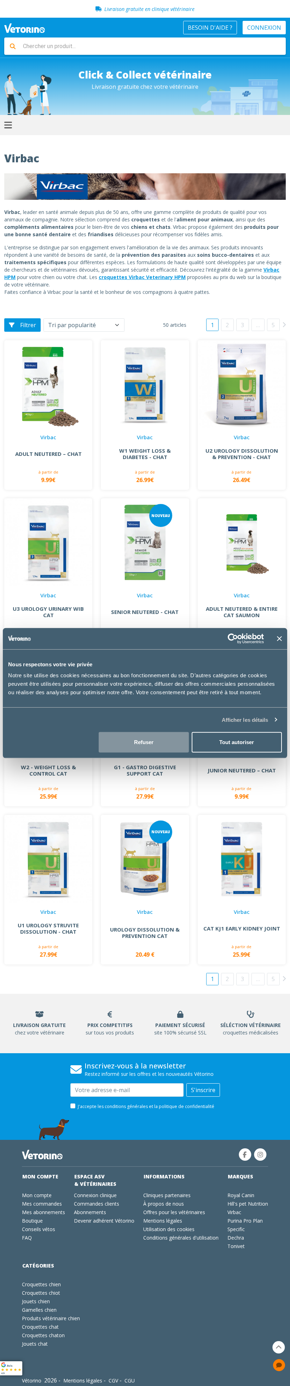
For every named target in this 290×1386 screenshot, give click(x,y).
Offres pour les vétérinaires (174, 1212)
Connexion (264, 27)
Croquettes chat (40, 1326)
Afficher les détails (245, 720)
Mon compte (40, 1176)
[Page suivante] (284, 324)
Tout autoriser (236, 742)
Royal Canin (240, 1195)
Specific (236, 1229)
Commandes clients (96, 1203)
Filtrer (28, 325)
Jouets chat (35, 1343)
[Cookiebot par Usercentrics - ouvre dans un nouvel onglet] (233, 638)
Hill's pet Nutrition (247, 1203)
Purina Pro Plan (245, 1220)
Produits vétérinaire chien (51, 1318)
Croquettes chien (41, 1284)
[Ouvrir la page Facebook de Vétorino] (245, 1154)
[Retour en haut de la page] (278, 1347)
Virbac (234, 1212)
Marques (240, 1176)
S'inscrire (203, 1090)
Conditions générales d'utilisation (181, 1237)
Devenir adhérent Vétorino (104, 1220)
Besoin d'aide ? (210, 27)
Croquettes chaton (43, 1335)
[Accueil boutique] (24, 28)
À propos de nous (163, 1203)
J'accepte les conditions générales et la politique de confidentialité (146, 1106)
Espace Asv (95, 1180)
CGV (113, 1380)
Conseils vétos (38, 1229)
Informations (164, 1176)
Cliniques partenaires (167, 1195)
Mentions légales (162, 1220)
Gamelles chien (39, 1309)
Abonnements (90, 1212)
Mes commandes (42, 1203)
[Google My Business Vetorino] (11, 1367)
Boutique (32, 1220)
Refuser (143, 742)
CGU (129, 1380)
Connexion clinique (95, 1195)
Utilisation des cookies (169, 1229)
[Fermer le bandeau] (279, 638)
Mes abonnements (43, 1212)
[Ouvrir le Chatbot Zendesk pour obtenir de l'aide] (279, 1365)
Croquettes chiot (41, 1292)
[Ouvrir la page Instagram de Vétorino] (260, 1154)
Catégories (38, 1265)
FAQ (27, 1237)
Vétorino (31, 1380)
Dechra (235, 1237)
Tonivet (236, 1246)
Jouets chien (36, 1301)
